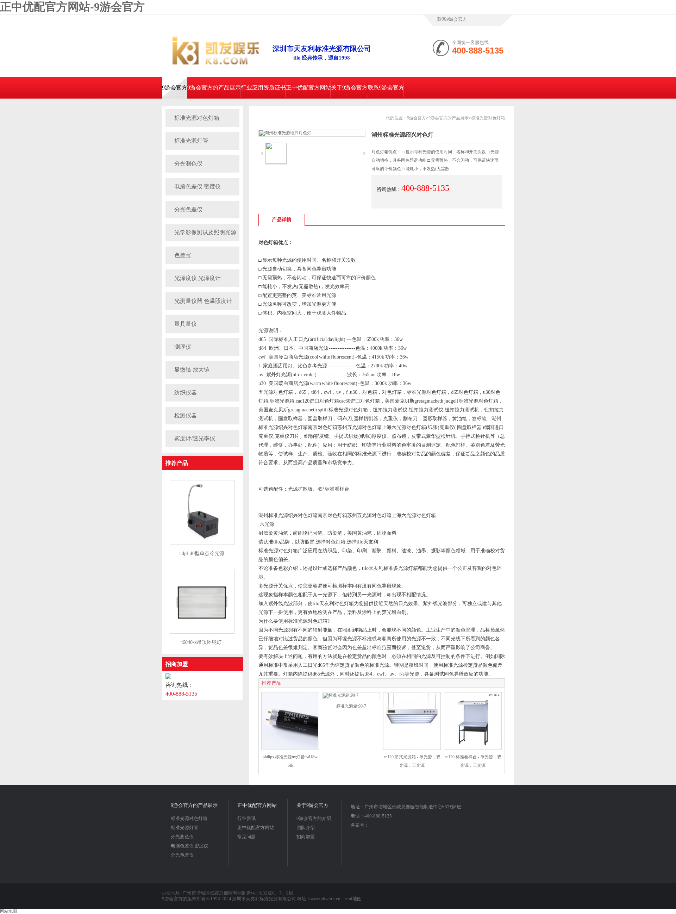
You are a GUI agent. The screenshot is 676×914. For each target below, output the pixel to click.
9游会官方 (174, 88)
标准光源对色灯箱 (196, 118)
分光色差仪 (188, 209)
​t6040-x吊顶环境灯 (201, 642)
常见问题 (246, 836)
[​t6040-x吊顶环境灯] (202, 632)
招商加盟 (176, 664)
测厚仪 (182, 347)
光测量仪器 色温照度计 (203, 301)
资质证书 (274, 88)
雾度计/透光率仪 (194, 438)
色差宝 (182, 255)
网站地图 (8, 911)
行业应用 (252, 88)
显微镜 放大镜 (191, 370)
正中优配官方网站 (308, 88)
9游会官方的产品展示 (214, 88)
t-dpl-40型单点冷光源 (201, 553)
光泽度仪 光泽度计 (197, 278)
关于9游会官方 (349, 88)
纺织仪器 (185, 393)
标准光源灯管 (191, 141)
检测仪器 (185, 415)
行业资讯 (246, 818)
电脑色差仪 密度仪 (197, 186)
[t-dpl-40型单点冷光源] (202, 543)
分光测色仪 (188, 164)
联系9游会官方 (452, 19)
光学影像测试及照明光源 (205, 232)
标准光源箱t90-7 (351, 706)
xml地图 (353, 898)
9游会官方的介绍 (313, 818)
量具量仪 (185, 324)
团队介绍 (305, 827)
